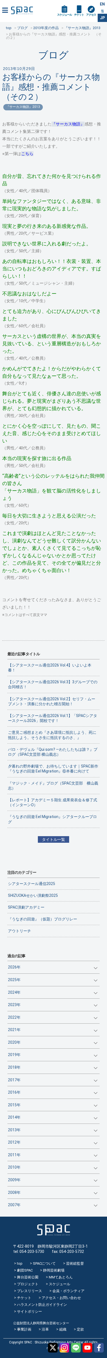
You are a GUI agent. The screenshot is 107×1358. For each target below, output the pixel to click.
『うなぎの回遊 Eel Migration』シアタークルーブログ (52, 819)
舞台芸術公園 (27, 1277)
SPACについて (44, 1263)
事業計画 (24, 1329)
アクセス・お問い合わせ (61, 1298)
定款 (80, 1329)
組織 (62, 1329)
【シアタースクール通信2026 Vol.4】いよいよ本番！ (49, 667)
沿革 (45, 1329)
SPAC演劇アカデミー (26, 907)
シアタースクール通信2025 (31, 883)
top (19, 1263)
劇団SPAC (25, 1270)
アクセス (91, 14)
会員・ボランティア (68, 1291)
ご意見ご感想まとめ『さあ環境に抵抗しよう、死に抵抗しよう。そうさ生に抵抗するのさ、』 (52, 735)
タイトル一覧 (53, 839)
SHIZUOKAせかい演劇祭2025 (33, 895)
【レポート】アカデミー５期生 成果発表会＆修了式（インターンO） (52, 802)
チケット (79, 14)
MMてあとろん (61, 1277)
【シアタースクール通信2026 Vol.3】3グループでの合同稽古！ (52, 684)
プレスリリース (29, 1291)
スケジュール (64, 14)
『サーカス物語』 (68, 124)
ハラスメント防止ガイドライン (42, 1305)
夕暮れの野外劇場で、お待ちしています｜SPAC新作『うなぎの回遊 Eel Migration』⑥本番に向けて (53, 768)
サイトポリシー (29, 1311)
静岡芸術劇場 (53, 1270)
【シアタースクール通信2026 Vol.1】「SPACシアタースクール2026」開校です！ (52, 718)
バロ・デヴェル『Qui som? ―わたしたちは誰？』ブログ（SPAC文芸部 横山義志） (52, 752)
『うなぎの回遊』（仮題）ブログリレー (42, 919)
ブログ (53, 55)
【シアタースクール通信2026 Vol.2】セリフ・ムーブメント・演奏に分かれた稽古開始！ (51, 701)
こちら (27, 153)
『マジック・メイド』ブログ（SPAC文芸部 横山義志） (53, 785)
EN (102, 4)
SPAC (22, 10)
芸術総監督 (75, 1263)
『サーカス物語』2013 (23, 107)
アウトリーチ (19, 931)
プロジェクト (27, 1284)
